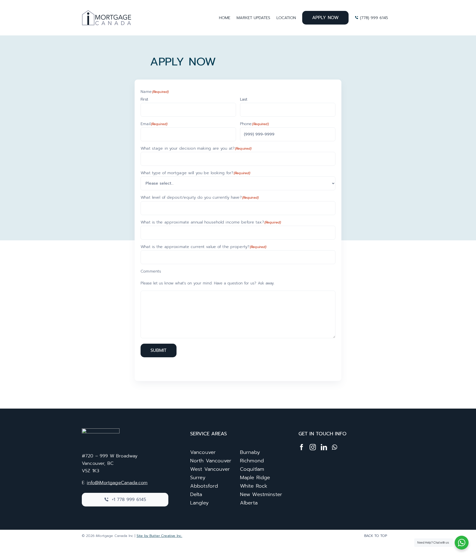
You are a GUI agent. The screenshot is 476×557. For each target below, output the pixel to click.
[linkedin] (324, 447)
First (144, 99)
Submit (158, 350)
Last (243, 99)
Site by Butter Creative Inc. (159, 535)
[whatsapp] (334, 447)
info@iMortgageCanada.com (117, 482)
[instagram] (313, 447)
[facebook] (301, 447)
